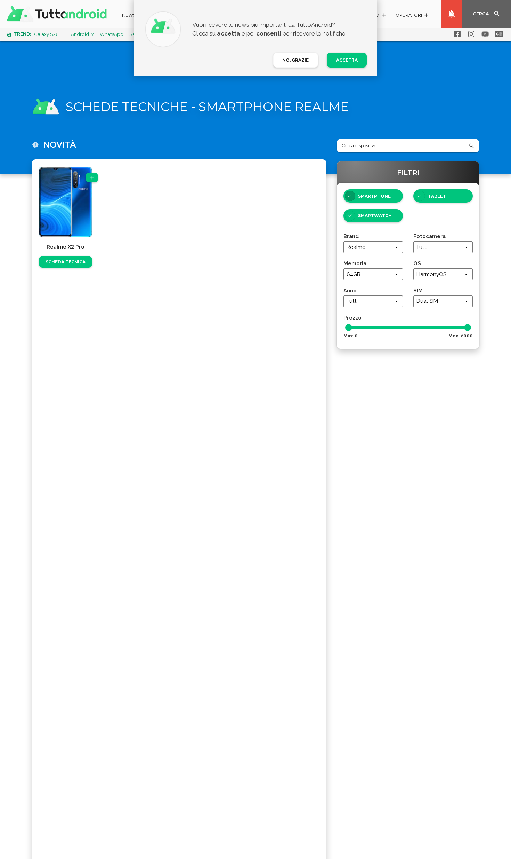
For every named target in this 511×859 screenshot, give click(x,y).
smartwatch (375, 215)
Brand (351, 236)
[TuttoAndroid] (58, 14)
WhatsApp (111, 34)
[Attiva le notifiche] (451, 14)
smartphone (374, 196)
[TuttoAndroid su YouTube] (484, 34)
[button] (412, 16)
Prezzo (352, 318)
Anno (350, 290)
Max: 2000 (460, 335)
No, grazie (295, 60)
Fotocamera (429, 236)
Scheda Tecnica (66, 262)
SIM (418, 290)
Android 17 (82, 34)
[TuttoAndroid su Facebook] (456, 34)
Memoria (354, 263)
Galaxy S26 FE (49, 34)
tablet (437, 196)
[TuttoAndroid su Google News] (498, 34)
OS (417, 263)
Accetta (347, 60)
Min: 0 (350, 335)
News (129, 15)
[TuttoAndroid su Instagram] (470, 34)
